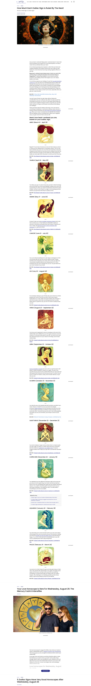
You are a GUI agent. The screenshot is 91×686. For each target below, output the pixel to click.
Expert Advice (66, 1)
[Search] (71, 2)
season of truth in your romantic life (52, 651)
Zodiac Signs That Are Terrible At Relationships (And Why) (44, 497)
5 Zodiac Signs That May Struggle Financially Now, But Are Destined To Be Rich (44, 500)
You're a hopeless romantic (36, 369)
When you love (38, 408)
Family (40, 1)
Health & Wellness (54, 1)
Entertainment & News (46, 1)
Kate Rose (19, 593)
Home (18, 5)
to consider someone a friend (48, 221)
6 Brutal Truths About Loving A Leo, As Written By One (46, 305)
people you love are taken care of (44, 535)
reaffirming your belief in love (46, 448)
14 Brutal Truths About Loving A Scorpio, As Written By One (47, 417)
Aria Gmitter (19, 684)
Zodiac (30, 1)
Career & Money (60, 1)
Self (37, 1)
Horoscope (34, 1)
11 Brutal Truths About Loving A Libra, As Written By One (46, 378)
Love (28, 1)
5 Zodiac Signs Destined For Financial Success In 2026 (43, 504)
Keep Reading (45, 670)
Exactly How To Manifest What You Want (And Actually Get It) (45, 502)
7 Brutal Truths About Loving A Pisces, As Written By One (47, 578)
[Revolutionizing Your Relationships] (21, 2)
